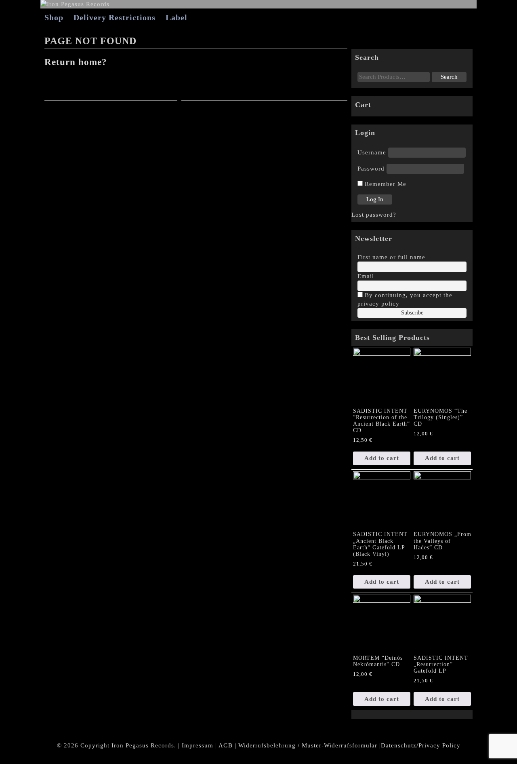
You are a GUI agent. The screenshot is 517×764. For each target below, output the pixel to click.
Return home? (75, 62)
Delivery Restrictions (115, 17)
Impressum (197, 745)
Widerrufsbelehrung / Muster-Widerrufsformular (307, 745)
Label (176, 17)
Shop (53, 17)
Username (371, 152)
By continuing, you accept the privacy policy (404, 299)
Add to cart (381, 458)
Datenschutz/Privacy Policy (420, 745)
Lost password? (373, 214)
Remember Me (384, 184)
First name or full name (391, 257)
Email (365, 276)
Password (371, 168)
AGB (226, 745)
